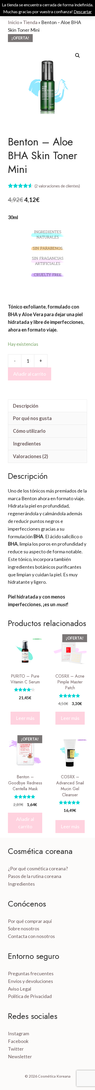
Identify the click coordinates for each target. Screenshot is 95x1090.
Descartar (83, 11)
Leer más (25, 718)
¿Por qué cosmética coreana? (38, 868)
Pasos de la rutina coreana (34, 876)
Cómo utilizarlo (29, 431)
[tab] (47, 405)
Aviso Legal (19, 989)
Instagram (18, 1033)
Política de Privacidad (30, 996)
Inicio (13, 22)
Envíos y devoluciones (30, 981)
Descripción (25, 406)
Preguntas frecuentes (31, 973)
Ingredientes (27, 444)
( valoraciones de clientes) (57, 186)
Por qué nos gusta (32, 418)
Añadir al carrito (29, 374)
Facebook (18, 1041)
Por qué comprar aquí (30, 921)
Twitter (16, 1049)
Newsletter (20, 1056)
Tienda (30, 22)
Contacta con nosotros (31, 936)
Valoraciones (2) (30, 456)
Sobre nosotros (23, 928)
